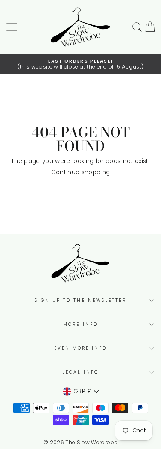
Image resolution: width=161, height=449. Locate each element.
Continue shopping (80, 172)
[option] (80, 64)
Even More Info (80, 348)
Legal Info (80, 372)
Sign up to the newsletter (81, 300)
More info (80, 324)
